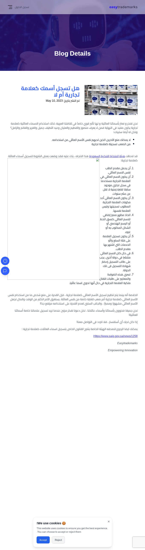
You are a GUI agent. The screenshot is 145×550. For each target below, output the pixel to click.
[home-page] (123, 7)
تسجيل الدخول (22, 7)
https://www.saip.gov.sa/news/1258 (115, 336)
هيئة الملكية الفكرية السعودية (107, 156)
